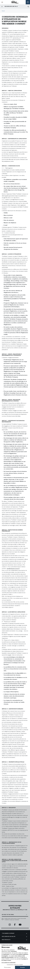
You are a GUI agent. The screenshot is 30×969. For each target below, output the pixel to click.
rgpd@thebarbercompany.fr (13, 568)
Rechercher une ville (11, 6)
